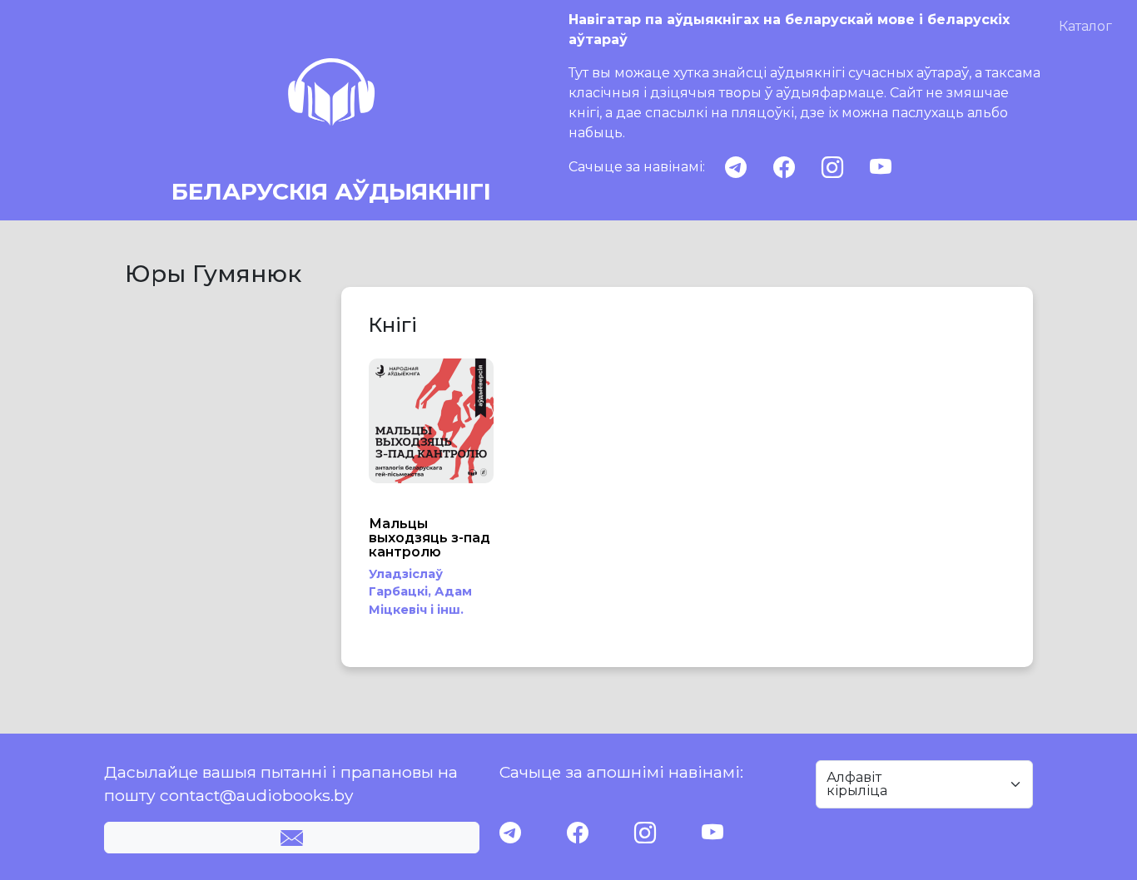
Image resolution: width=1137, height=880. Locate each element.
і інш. (447, 609)
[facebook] (784, 167)
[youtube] (880, 167)
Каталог (1085, 26)
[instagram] (832, 167)
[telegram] (736, 167)
